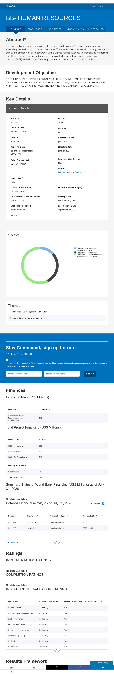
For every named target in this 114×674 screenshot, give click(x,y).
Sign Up (90, 373)
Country (14, 137)
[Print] (34, 667)
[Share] (80, 667)
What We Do (11, 6)
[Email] (11, 667)
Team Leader (17, 127)
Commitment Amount (22, 187)
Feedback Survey (101, 663)
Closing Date (64, 196)
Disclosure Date (66, 137)
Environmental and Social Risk (26, 196)
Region (61, 168)
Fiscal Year (17, 178)
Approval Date (18, 147)
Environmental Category (70, 187)
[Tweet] (57, 667)
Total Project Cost (21, 159)
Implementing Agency (69, 159)
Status (61, 118)
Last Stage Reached (21, 205)
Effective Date (65, 147)
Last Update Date (67, 205)
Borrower (63, 128)
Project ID (15, 118)
